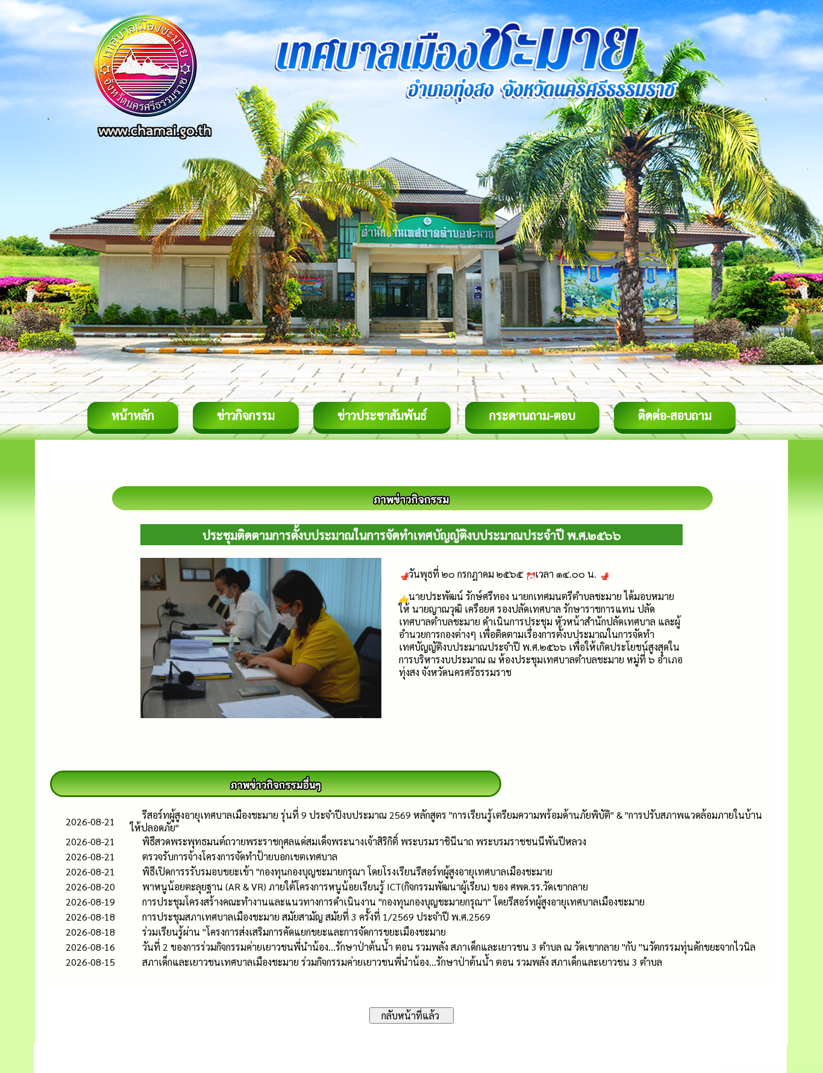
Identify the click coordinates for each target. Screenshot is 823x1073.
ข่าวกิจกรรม (246, 415)
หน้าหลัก (132, 415)
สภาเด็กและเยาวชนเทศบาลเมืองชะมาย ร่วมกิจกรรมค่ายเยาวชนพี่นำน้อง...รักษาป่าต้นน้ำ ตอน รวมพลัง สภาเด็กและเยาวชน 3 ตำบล (402, 962)
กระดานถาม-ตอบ (532, 415)
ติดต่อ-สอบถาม (675, 415)
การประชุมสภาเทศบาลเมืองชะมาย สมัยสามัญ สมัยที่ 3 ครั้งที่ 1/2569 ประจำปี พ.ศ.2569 (316, 916)
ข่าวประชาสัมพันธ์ (382, 415)
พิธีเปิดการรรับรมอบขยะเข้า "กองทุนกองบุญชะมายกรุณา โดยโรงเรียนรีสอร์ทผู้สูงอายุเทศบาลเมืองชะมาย (347, 871)
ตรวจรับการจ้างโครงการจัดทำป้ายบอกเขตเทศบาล (239, 856)
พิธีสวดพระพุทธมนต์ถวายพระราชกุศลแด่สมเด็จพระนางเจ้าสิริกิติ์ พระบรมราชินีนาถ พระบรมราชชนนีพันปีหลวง (364, 841)
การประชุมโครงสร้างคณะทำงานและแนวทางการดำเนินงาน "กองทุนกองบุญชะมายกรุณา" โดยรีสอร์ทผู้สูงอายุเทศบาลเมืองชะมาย (393, 901)
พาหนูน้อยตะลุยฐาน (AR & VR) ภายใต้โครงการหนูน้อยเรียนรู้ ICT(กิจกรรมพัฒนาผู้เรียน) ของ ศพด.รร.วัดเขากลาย (365, 886)
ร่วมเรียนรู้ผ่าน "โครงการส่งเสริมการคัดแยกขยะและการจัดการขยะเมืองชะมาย (294, 931)
